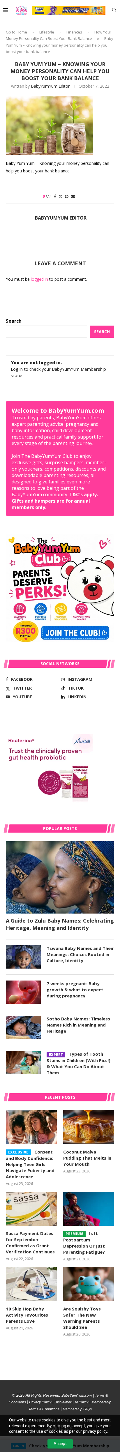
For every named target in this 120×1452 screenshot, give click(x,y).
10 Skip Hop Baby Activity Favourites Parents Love (27, 1315)
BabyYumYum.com (76, 1395)
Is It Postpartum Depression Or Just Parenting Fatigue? (84, 1242)
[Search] (114, 10)
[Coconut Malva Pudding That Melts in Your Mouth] (88, 1127)
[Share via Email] (73, 196)
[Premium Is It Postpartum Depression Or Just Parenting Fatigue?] (88, 1209)
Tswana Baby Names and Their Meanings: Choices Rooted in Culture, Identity (80, 954)
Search (14, 321)
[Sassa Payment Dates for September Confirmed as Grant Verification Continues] (31, 1209)
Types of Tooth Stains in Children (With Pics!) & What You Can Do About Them (78, 1063)
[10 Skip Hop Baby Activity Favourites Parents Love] (31, 1284)
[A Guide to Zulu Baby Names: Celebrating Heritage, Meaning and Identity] (60, 877)
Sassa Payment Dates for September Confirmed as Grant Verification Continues (30, 1242)
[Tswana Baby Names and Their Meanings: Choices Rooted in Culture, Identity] (23, 957)
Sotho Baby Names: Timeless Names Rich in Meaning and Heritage (78, 1025)
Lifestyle (46, 32)
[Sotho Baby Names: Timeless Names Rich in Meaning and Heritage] (23, 1027)
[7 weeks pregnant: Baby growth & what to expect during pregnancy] (23, 992)
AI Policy (81, 1402)
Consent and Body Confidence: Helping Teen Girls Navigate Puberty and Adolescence (30, 1164)
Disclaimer (62, 1402)
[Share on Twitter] (61, 196)
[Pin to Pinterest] (66, 196)
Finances (74, 32)
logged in (39, 279)
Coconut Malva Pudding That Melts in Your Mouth (87, 1158)
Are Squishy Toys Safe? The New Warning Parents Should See (82, 1318)
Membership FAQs (77, 1409)
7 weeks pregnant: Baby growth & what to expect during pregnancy (75, 990)
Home (22, 32)
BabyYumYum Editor (50, 86)
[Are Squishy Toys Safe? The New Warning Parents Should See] (88, 1284)
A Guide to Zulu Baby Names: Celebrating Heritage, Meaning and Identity (60, 924)
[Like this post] (48, 196)
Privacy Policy (40, 1402)
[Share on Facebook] (55, 196)
